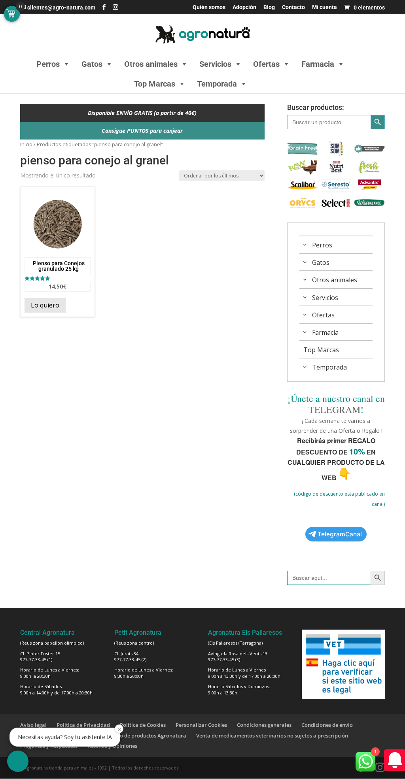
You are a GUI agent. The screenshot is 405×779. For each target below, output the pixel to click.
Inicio (26, 144)
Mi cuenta (324, 7)
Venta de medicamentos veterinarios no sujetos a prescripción (272, 735)
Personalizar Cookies (201, 724)
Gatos (91, 64)
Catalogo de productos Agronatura (143, 735)
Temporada (217, 84)
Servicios (215, 64)
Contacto (293, 7)
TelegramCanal (340, 534)
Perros (48, 64)
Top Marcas (154, 84)
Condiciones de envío (327, 724)
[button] (17, 761)
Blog (269, 7)
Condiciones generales (264, 724)
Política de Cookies (143, 724)
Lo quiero (45, 305)
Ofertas (266, 64)
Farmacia (317, 64)
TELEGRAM (334, 409)
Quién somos (209, 7)
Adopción (244, 7)
